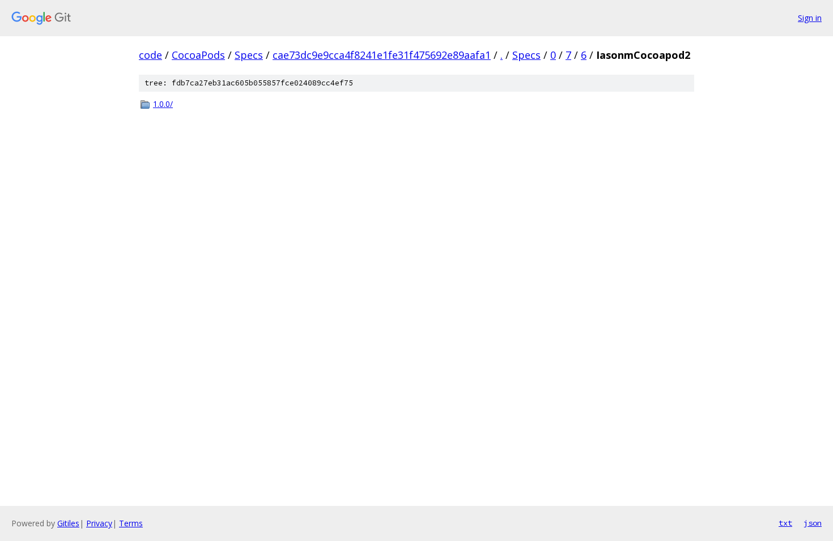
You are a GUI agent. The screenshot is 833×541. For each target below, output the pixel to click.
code (150, 55)
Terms (131, 523)
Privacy (99, 523)
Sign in (810, 17)
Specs (249, 55)
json (813, 523)
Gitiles (68, 523)
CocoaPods (198, 55)
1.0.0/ (163, 103)
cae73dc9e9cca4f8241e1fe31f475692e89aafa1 (382, 55)
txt (785, 523)
